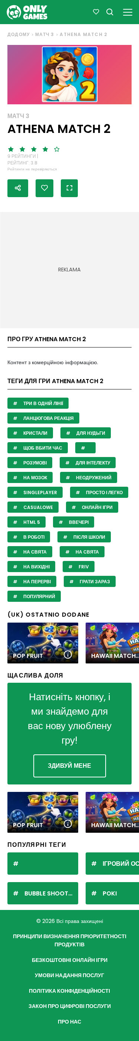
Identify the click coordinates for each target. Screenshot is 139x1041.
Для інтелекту (92, 463)
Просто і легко (104, 492)
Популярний (38, 596)
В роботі (33, 537)
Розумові (34, 463)
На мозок (34, 477)
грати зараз (94, 581)
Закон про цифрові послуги (70, 1006)
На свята (34, 552)
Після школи (88, 537)
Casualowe (37, 507)
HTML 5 (31, 522)
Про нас (69, 1021)
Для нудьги (90, 433)
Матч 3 (44, 34)
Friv (83, 567)
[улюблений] (96, 12)
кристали (34, 433)
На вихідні (36, 567)
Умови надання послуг (69, 975)
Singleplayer (39, 492)
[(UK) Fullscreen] (69, 188)
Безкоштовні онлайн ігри (69, 960)
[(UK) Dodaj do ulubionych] (44, 188)
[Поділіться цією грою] (17, 188)
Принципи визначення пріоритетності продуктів (69, 940)
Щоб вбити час (42, 448)
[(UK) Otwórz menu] (127, 11)
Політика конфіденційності (69, 991)
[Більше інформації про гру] (68, 655)
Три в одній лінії (42, 403)
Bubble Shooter (49, 893)
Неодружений (93, 477)
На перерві (36, 581)
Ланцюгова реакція (48, 418)
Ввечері (78, 522)
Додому (18, 34)
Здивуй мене (69, 765)
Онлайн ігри (97, 507)
